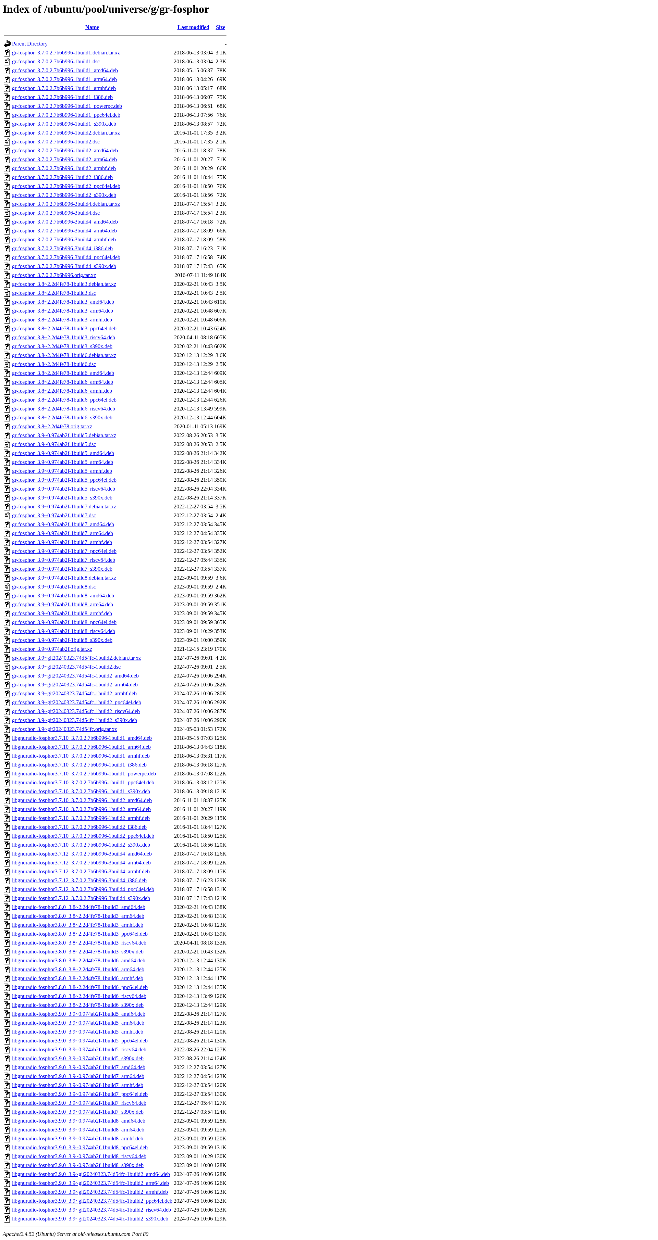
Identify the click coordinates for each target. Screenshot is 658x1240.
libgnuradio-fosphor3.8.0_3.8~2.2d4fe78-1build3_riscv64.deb (79, 943)
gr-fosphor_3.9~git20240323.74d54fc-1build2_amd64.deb (75, 676)
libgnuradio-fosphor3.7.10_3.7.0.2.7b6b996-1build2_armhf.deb (81, 818)
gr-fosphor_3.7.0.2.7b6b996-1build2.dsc (56, 141)
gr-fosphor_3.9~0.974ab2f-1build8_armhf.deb (62, 613)
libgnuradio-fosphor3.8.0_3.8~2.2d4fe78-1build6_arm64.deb (78, 969)
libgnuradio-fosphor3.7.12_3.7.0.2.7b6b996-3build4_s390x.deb (81, 898)
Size (220, 27)
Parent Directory (30, 44)
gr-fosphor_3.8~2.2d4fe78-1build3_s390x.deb (62, 346)
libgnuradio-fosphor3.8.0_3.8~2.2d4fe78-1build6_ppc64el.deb (80, 987)
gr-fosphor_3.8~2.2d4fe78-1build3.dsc (54, 293)
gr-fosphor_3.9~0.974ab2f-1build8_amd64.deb (63, 595)
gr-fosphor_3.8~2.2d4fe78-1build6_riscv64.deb (63, 409)
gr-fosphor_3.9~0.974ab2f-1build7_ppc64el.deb (64, 551)
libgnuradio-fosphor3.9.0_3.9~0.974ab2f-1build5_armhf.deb (77, 1032)
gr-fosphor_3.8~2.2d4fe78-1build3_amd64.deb (63, 302)
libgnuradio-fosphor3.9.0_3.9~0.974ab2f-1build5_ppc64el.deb (80, 1040)
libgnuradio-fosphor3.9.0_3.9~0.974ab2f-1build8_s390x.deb (78, 1165)
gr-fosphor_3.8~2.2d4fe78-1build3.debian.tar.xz (64, 284)
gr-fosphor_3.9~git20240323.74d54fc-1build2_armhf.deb (74, 693)
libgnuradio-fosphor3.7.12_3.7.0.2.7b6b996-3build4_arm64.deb (81, 862)
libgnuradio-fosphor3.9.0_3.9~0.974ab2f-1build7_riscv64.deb (79, 1103)
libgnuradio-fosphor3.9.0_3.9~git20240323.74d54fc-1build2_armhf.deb (90, 1192)
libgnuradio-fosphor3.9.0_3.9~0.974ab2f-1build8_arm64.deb (78, 1130)
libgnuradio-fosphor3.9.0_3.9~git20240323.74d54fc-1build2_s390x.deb (90, 1219)
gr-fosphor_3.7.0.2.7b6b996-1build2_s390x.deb (64, 195)
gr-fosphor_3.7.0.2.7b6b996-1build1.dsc (56, 61)
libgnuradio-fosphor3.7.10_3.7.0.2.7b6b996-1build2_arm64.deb (81, 809)
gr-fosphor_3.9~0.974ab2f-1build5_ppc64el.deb (64, 480)
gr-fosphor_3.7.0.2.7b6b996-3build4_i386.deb (62, 248)
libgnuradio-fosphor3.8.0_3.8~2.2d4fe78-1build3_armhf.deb (77, 925)
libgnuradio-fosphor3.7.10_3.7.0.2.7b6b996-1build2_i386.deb (79, 827)
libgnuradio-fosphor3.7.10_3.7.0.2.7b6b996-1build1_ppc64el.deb (83, 782)
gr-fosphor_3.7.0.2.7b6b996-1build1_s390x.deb (64, 124)
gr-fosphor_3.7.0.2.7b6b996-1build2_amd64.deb (65, 150)
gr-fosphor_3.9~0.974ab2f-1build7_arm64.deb (62, 533)
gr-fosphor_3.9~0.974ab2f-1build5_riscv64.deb (63, 489)
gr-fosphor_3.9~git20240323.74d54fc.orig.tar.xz (64, 729)
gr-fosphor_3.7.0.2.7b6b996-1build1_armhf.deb (64, 88)
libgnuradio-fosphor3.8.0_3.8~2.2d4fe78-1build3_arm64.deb (78, 916)
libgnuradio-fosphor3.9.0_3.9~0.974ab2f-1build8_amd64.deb (78, 1121)
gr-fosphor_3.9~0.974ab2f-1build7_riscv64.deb (63, 560)
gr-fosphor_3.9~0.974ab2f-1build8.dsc (54, 587)
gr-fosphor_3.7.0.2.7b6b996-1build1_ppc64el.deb (66, 115)
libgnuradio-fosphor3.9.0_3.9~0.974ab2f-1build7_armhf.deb (77, 1085)
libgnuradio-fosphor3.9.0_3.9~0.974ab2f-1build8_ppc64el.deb (80, 1147)
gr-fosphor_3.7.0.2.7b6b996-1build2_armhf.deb (64, 168)
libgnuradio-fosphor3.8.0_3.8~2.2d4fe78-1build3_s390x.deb (78, 951)
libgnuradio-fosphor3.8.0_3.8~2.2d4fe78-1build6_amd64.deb (78, 960)
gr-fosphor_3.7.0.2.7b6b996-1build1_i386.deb (62, 97)
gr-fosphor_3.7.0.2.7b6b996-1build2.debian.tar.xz (66, 133)
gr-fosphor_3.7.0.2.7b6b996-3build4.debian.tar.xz (66, 204)
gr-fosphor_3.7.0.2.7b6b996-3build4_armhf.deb (64, 239)
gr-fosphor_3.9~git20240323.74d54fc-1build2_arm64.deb (75, 684)
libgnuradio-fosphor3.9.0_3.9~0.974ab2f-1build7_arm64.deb (78, 1076)
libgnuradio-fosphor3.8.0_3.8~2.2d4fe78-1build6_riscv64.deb (79, 996)
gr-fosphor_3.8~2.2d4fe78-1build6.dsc (54, 364)
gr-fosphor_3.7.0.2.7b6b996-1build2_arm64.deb (64, 159)
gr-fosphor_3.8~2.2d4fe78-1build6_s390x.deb (62, 417)
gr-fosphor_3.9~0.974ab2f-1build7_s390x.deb (62, 569)
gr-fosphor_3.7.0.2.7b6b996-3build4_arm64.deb (64, 230)
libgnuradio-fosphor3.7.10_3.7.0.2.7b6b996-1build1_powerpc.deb (84, 773)
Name (92, 27)
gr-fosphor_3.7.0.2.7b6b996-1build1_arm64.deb (64, 79)
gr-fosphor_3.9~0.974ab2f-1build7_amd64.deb (63, 524)
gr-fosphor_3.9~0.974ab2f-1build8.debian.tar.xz (64, 578)
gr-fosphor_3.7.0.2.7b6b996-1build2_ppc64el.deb (66, 186)
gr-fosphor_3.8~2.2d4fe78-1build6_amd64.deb (63, 373)
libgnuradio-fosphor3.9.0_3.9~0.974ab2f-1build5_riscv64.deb (79, 1049)
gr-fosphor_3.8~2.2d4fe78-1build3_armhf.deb (62, 319)
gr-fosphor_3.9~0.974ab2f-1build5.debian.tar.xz (64, 435)
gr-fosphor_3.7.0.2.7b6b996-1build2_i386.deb (62, 177)
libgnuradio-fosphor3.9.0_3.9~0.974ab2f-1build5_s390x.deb (78, 1058)
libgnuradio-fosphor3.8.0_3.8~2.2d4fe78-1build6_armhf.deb (77, 978)
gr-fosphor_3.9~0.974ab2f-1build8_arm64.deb (62, 604)
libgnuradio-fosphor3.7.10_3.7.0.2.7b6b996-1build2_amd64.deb (82, 800)
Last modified (193, 27)
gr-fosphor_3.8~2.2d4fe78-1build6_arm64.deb (62, 382)
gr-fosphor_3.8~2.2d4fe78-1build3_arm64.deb (62, 311)
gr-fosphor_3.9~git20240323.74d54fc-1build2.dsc (66, 667)
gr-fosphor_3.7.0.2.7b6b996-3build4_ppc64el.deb (66, 257)
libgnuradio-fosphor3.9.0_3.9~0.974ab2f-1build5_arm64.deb (78, 1023)
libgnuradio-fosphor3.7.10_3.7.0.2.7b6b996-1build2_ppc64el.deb (83, 836)
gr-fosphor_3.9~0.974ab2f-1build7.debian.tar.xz (64, 506)
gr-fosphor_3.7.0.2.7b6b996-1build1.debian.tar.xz (66, 52)
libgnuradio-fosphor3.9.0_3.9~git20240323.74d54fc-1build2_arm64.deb (90, 1183)
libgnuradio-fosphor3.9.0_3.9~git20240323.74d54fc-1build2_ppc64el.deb (92, 1201)
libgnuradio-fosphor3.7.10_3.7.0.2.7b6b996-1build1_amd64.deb (82, 738)
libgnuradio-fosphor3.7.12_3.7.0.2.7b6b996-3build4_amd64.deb (82, 854)
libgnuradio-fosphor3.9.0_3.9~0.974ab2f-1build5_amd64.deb (78, 1014)
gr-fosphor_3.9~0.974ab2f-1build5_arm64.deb (62, 462)
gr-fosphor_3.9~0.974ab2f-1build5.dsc (54, 444)
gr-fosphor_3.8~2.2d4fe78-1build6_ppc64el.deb (64, 400)
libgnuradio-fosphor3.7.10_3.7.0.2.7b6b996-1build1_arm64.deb (81, 747)
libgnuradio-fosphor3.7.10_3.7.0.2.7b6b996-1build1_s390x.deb (81, 791)
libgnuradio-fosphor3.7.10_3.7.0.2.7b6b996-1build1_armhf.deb (81, 756)
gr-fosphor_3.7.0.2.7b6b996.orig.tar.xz (54, 275)
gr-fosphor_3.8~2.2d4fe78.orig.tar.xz (52, 426)
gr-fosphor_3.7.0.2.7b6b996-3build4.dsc (56, 213)
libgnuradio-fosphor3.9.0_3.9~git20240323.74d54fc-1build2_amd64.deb (91, 1174)
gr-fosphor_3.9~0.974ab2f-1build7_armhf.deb (62, 542)
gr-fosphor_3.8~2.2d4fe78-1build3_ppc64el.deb (64, 328)
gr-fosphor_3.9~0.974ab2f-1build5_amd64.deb (63, 453)
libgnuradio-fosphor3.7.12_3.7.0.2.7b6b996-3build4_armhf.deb (81, 871)
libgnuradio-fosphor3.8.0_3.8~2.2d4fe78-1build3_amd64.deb (78, 907)
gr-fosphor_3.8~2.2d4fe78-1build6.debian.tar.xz (64, 355)
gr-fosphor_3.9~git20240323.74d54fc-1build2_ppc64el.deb (76, 702)
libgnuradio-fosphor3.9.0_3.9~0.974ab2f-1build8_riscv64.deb (79, 1156)
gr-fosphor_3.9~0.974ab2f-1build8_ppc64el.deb (64, 622)
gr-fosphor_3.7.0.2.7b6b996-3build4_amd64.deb (65, 222)
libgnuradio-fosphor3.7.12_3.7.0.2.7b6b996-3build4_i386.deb (79, 880)
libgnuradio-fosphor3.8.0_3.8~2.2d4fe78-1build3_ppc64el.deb (80, 934)
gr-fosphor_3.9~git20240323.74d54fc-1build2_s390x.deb (74, 720)
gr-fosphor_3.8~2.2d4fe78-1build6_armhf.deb (62, 391)
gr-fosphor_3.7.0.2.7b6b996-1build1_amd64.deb (65, 70)
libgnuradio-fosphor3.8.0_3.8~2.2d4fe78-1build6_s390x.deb (78, 1005)
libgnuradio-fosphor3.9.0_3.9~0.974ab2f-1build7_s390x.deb (78, 1112)
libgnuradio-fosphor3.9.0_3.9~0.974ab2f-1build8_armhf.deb (77, 1138)
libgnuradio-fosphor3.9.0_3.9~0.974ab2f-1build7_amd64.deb (78, 1067)
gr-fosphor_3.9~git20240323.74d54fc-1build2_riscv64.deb (76, 711)
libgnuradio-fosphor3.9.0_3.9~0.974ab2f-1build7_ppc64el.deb (80, 1094)
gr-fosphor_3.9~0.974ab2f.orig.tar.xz (52, 649)
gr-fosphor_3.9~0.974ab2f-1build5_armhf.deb (62, 471)
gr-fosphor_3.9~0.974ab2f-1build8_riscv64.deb (63, 631)
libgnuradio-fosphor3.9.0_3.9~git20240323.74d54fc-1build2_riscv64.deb (91, 1210)
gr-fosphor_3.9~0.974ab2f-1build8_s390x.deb (62, 640)
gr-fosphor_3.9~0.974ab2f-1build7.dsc (54, 515)
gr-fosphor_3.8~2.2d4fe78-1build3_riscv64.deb (63, 337)
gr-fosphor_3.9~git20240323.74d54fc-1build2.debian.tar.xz (76, 658)
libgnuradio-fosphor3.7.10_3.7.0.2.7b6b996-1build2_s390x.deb (81, 845)
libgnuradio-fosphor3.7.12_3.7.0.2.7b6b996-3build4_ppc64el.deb (83, 889)
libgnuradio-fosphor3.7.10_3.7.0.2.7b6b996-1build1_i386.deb (79, 765)
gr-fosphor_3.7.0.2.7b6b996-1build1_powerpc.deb (67, 106)
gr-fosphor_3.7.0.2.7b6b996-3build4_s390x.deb (64, 266)
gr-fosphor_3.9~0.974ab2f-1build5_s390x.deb (62, 498)
